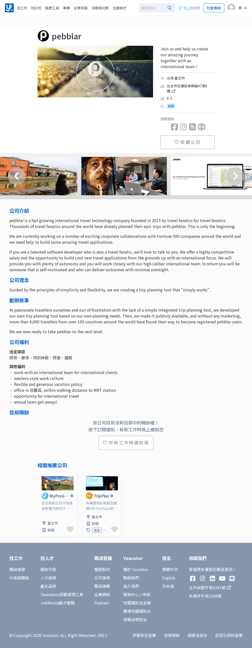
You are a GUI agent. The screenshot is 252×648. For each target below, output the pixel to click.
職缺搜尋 (17, 569)
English (168, 578)
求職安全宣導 (144, 635)
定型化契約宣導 (229, 635)
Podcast (101, 603)
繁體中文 (170, 569)
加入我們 (131, 586)
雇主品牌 (48, 586)
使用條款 (172, 635)
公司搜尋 (102, 578)
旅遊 (171, 106)
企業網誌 (102, 594)
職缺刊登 (48, 569)
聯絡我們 (131, 578)
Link (42, 475)
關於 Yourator (135, 569)
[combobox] (156, 7)
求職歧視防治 (135, 619)
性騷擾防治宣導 (137, 603)
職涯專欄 (102, 586)
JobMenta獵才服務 (57, 603)
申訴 (146, 594)
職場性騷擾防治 (137, 611)
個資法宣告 (197, 635)
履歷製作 (102, 569)
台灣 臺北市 (176, 77)
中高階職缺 (19, 578)
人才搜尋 (48, 578)
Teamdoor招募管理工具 (61, 594)
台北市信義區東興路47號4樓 (187, 88)
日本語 (168, 586)
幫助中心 (131, 594)
